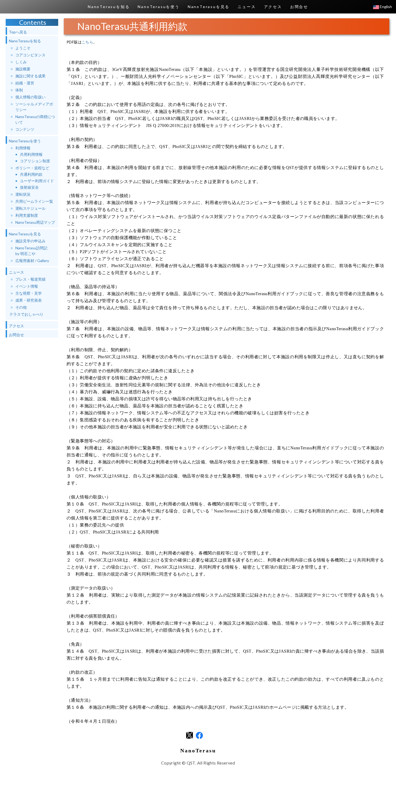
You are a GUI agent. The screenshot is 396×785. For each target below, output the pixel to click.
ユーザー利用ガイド (37, 180)
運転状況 (22, 194)
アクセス (273, 6)
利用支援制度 (26, 215)
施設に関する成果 (30, 76)
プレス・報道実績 (30, 279)
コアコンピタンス (30, 55)
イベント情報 (26, 286)
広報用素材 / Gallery (32, 260)
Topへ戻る (18, 32)
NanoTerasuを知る (109, 6)
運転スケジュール (30, 208)
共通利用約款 (31, 174)
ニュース (247, 6)
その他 (21, 307)
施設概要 (22, 69)
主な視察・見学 (28, 293)
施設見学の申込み (30, 241)
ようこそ (22, 48)
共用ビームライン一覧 (34, 201)
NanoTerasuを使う (158, 6)
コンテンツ (24, 129)
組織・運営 (24, 83)
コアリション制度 (35, 161)
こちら (87, 42)
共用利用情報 (31, 154)
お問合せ (299, 6)
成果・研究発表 (28, 300)
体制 (19, 90)
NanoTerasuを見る (209, 6)
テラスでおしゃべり (26, 314)
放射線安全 (29, 187)
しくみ (21, 62)
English (385, 6)
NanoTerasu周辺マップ (35, 222)
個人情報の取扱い (30, 97)
